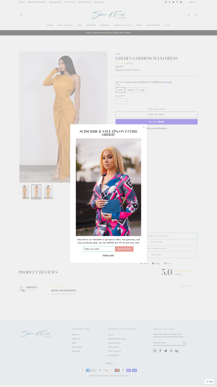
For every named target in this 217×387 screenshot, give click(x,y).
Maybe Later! (108, 255)
